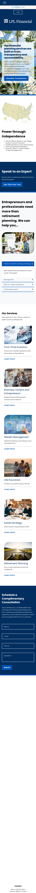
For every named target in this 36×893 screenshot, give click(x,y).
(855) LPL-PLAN (21, 891)
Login (18, 12)
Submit (7, 667)
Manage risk (8, 280)
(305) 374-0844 (20, 889)
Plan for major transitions (14, 284)
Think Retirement (11, 289)
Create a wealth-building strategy (17, 264)
